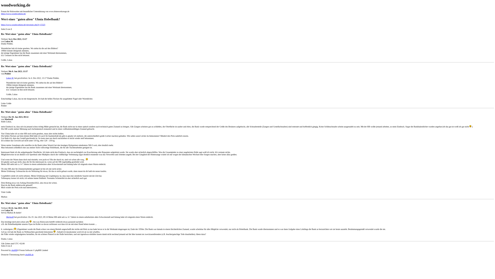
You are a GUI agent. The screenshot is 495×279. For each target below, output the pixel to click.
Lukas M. (10, 78)
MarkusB (10, 217)
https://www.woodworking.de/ (13, 14)
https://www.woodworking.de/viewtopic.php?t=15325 (23, 25)
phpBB (14, 250)
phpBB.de (29, 255)
